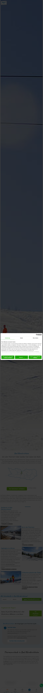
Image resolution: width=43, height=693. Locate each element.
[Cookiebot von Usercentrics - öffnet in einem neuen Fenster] (37, 335)
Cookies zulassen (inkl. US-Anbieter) (35, 357)
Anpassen (21, 357)
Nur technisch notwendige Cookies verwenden (8, 357)
